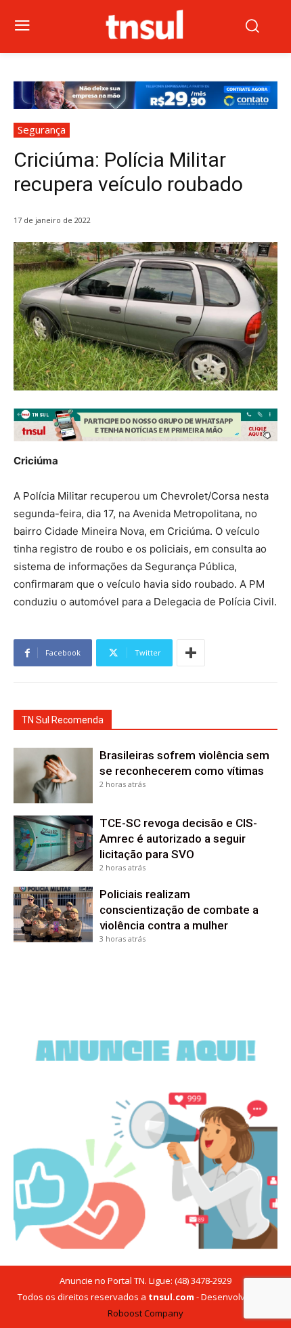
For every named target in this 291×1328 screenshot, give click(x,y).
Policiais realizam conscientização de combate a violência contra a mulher (179, 909)
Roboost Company (145, 1313)
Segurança (42, 129)
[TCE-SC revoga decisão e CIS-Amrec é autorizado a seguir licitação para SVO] (53, 843)
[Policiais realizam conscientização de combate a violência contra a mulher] (53, 914)
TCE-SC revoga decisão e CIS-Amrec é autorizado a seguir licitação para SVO (178, 838)
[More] (191, 652)
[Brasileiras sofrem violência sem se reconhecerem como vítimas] (53, 775)
